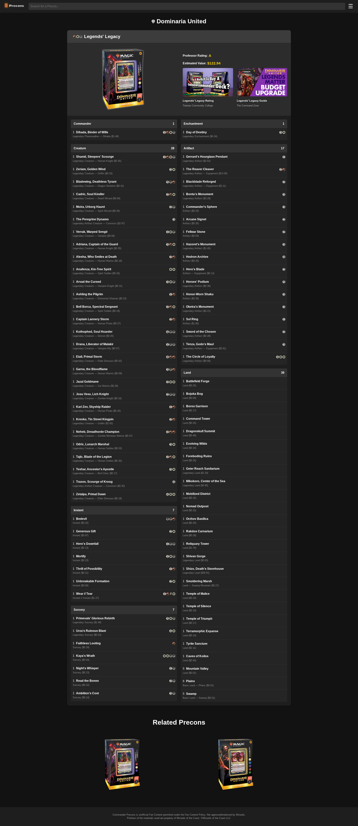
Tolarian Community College (198, 105)
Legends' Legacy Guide (252, 100)
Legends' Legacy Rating (198, 100)
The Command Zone (248, 105)
